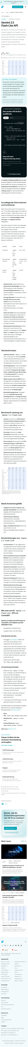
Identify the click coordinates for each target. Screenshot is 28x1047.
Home (2, 12)
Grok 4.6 (17, 964)
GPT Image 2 (4, 974)
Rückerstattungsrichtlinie (7, 1004)
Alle (23, 841)
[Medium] (18, 945)
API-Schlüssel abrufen (14, 174)
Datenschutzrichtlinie (20, 1040)
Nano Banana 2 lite (6, 978)
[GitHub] (13, 945)
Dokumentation (5, 989)
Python (6, 117)
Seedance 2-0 (18, 976)
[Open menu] (25, 7)
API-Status (3, 993)
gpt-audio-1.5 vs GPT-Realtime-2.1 (9, 1035)
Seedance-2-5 (18, 966)
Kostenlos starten (17, 7)
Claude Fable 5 (5, 970)
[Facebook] (5, 945)
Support (3, 1022)
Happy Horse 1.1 (19, 978)
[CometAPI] (2, 6)
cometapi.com (15, 639)
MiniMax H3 (4, 966)
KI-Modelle (4, 1015)
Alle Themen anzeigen (7, 745)
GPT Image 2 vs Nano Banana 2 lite (10, 1030)
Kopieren (21, 123)
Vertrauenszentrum (6, 1009)
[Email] (2, 945)
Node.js (11, 117)
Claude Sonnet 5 (19, 970)
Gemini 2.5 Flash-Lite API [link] (16, 12)
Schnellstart (4, 987)
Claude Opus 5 (18, 974)
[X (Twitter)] (8, 945)
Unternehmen (4, 1002)
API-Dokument (16, 710)
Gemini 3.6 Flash (5, 976)
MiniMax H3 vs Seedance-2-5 (8, 1032)
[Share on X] (5, 803)
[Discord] (10, 945)
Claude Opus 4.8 (5, 980)
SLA (2, 1006)
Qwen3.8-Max (4, 972)
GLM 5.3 (3, 968)
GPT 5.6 (16, 972)
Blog (7, 12)
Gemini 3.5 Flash (19, 980)
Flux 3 (16, 968)
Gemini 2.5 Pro (12, 729)
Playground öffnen (13, 170)
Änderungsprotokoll (6, 1019)
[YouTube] (21, 945)
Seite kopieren (6, 16)
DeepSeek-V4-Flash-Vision (21, 961)
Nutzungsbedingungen (8, 1040)
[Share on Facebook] (2, 803)
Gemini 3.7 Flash (5, 961)
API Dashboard (5, 991)
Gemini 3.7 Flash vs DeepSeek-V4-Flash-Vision (12, 1028)
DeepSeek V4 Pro (5, 964)
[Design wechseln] (25, 941)
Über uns (3, 1000)
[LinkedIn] (16, 945)
